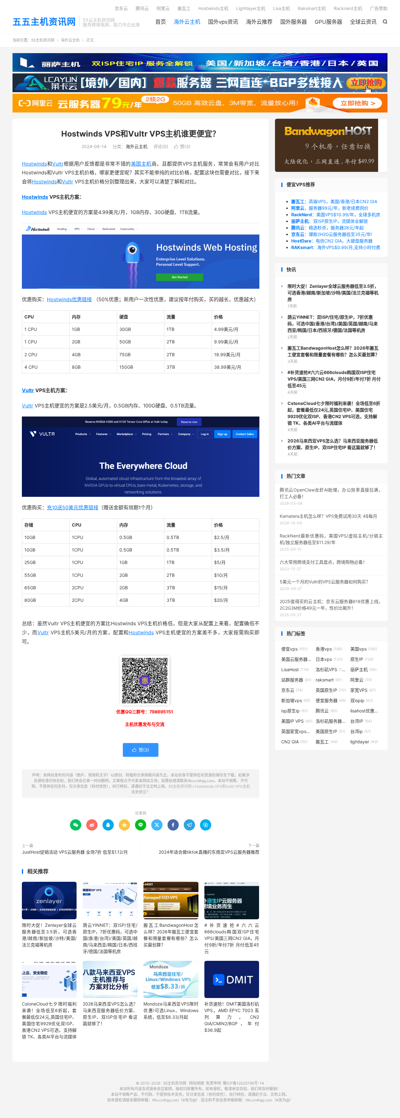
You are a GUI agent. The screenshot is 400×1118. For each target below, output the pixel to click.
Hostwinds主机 (213, 8)
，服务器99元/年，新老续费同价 (329, 208)
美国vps (363, 648)
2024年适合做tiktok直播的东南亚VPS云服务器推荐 (209, 852)
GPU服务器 (328, 22)
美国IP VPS (296, 721)
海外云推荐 (259, 22)
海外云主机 (187, 22)
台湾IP (361, 721)
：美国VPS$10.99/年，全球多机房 (335, 214)
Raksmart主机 (312, 8)
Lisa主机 (281, 8)
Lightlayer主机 (250, 8)
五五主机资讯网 (44, 22)
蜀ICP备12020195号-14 (243, 1083)
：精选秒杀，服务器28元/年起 (327, 227)
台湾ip (360, 731)
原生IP (361, 659)
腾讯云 (142, 8)
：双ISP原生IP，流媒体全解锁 (329, 221)
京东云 (121, 8)
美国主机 (141, 164)
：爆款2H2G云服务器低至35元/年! (331, 234)
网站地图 (196, 1083)
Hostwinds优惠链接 (69, 299)
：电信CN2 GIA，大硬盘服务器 (331, 240)
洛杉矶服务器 (331, 721)
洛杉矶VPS (331, 669)
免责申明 (213, 1083)
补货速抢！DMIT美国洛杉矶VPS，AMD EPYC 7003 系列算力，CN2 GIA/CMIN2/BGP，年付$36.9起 (231, 1017)
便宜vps (294, 648)
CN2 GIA (294, 741)
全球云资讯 (363, 22)
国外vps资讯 (223, 22)
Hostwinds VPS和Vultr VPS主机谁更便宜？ (140, 133)
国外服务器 (293, 22)
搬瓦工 (184, 8)
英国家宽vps (296, 731)
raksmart (329, 679)
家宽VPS (363, 690)
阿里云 (163, 8)
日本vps (329, 659)
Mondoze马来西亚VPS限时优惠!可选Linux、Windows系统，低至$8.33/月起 (170, 1010)
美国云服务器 (296, 659)
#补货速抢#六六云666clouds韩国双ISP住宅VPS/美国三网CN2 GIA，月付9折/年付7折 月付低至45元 (231, 938)
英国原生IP (331, 690)
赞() (182, 146)
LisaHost (295, 669)
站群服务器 (296, 679)
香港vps (329, 648)
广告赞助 (379, 8)
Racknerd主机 (348, 8)
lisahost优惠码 (366, 710)
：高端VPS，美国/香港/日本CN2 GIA (334, 201)
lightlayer (364, 741)
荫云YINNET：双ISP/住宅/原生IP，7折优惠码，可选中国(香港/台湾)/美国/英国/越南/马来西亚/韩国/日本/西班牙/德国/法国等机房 (110, 938)
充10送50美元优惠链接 (72, 507)
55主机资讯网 (42, 40)
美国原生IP (330, 731)
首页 (160, 22)
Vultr (57, 164)
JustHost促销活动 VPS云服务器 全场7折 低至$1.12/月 (75, 852)
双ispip (361, 700)
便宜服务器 (331, 700)
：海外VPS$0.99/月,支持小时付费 (335, 247)
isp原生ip (294, 710)
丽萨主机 (363, 669)
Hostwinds (34, 164)
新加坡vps (295, 700)
